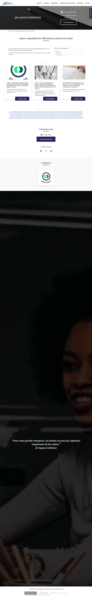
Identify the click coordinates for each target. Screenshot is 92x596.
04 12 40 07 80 (69, 12)
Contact (87, 3)
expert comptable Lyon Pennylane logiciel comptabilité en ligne (71, 112)
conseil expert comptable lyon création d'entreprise (49, 112)
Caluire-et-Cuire (59, 54)
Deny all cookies (43, 593)
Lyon (57, 50)
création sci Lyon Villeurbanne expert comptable (32, 114)
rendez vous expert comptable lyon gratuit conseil (66, 118)
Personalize (55, 593)
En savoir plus (22, 98)
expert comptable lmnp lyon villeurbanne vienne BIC (56, 116)
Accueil (39, 3)
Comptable (54, 3)
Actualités (80, 3)
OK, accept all (31, 593)
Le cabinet (46, 3)
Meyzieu (58, 53)
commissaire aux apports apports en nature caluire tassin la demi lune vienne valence (58, 114)
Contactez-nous (68, 22)
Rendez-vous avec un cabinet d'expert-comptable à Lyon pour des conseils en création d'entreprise (38, 118)
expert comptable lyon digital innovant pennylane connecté (21, 111)
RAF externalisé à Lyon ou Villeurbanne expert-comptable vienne (27, 112)
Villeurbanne (58, 52)
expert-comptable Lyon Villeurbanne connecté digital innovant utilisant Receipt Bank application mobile (35, 117)
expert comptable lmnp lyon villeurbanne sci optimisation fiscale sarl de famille (47, 111)
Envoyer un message (46, 139)
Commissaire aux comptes (67, 3)
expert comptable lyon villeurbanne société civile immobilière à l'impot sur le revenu (25, 113)
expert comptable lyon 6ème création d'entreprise (36, 116)
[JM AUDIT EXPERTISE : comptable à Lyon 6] (8, 3)
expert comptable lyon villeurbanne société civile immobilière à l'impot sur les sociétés (57, 113)
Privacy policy (64, 593)
